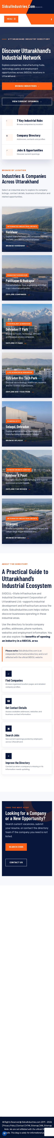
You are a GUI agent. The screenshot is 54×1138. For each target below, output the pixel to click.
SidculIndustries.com (18, 6)
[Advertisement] (27, 1001)
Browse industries (27, 86)
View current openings (27, 101)
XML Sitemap (46, 1126)
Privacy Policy (9, 1126)
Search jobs (16, 847)
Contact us (16, 862)
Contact (21, 1126)
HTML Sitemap (32, 1126)
